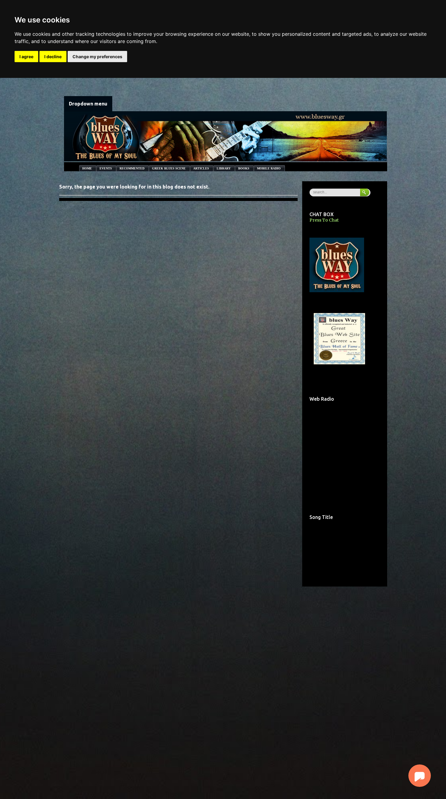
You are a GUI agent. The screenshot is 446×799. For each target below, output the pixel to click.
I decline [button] (53, 56)
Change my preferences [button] (97, 56)
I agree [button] (26, 56)
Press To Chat (324, 220)
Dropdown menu (88, 103)
